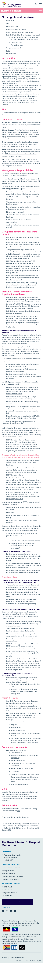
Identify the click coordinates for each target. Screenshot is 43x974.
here (18, 811)
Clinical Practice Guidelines (11, 868)
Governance (15, 771)
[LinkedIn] (12, 911)
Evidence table (11, 54)
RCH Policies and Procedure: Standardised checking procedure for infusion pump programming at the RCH (23, 497)
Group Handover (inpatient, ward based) (19, 32)
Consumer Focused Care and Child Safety (25, 774)
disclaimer (25, 817)
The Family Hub (7, 895)
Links (8, 51)
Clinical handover (16, 753)
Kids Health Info (7, 890)
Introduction (10, 21)
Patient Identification (18, 760)
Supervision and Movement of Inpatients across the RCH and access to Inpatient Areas (24, 779)
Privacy (4, 958)
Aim (7, 23)
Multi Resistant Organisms (20, 784)
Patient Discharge (17, 45)
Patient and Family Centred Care (22, 768)
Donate (18, 902)
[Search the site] (36, 4)
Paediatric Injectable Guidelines (12, 876)
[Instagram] (8, 911)
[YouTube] (16, 911)
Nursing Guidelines (8, 871)
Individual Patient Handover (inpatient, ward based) (23, 35)
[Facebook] (4, 911)
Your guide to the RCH (9, 893)
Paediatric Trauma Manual (10, 879)
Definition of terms (12, 26)
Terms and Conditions (17, 958)
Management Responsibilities (16, 29)
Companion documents (14, 48)
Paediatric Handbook (8, 873)
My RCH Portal (7, 887)
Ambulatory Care (16, 42)
